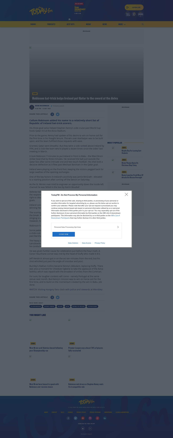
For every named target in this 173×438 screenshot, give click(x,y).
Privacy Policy (100, 243)
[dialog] (86, 219)
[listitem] (86, 227)
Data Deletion (73, 243)
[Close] (127, 195)
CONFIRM (63, 234)
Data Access (86, 243)
